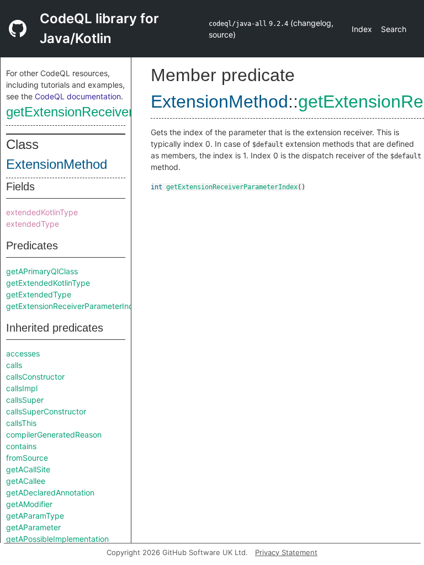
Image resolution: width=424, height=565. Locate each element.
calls (14, 365)
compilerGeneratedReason (54, 434)
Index (362, 29)
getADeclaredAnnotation (50, 492)
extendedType (32, 223)
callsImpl (22, 388)
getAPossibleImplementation (57, 538)
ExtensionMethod (56, 164)
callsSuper (25, 399)
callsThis (21, 423)
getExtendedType (38, 294)
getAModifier (29, 504)
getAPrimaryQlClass (42, 271)
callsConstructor (35, 376)
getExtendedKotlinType (48, 282)
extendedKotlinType (42, 212)
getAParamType (35, 515)
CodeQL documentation (78, 96)
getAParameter (33, 527)
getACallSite (28, 469)
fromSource (27, 457)
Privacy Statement (286, 552)
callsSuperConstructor (46, 411)
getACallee (25, 481)
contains (21, 446)
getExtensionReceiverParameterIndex (116, 111)
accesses (23, 353)
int (156, 187)
